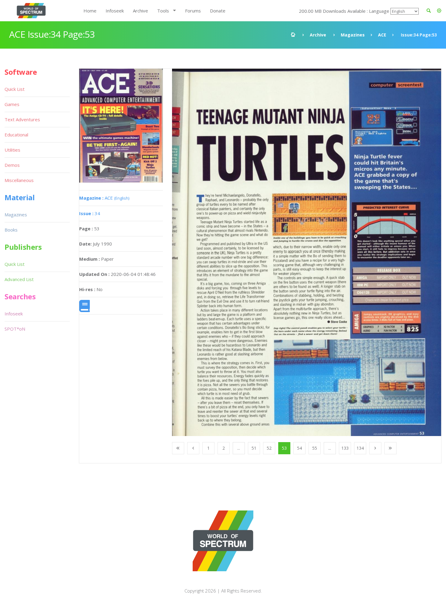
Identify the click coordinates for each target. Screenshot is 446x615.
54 (299, 448)
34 (89, 213)
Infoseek (115, 11)
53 (284, 448)
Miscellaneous (19, 180)
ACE (382, 35)
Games (12, 104)
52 (269, 448)
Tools (163, 11)
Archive (140, 11)
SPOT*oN (15, 329)
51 (254, 448)
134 (360, 448)
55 (314, 448)
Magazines (353, 35)
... (238, 448)
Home (89, 11)
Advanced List (19, 279)
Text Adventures (22, 119)
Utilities (12, 150)
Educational (16, 135)
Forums (193, 11)
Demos (12, 165)
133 (345, 448)
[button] (439, 11)
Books (11, 230)
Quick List (15, 89)
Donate (217, 11)
